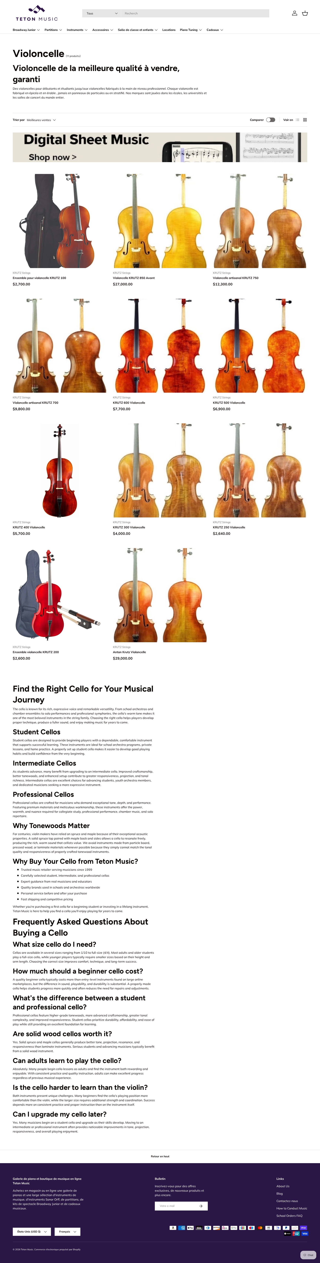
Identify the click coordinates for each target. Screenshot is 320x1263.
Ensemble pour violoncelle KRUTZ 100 (39, 278)
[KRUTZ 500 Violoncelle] (260, 346)
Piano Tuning (189, 30)
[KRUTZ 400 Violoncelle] (60, 470)
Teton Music (27, 1249)
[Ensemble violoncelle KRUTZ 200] (60, 595)
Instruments (75, 30)
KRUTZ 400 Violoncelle (29, 527)
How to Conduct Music (291, 1208)
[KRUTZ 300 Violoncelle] (160, 470)
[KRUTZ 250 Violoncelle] (260, 470)
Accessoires (100, 30)
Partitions (51, 30)
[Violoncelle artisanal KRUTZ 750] (260, 221)
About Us (282, 1186)
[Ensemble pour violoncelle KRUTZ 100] (60, 221)
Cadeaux (213, 30)
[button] (305, 13)
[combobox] (175, 13)
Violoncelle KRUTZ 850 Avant (134, 278)
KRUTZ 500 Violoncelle (229, 402)
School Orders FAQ (289, 1216)
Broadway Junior (24, 30)
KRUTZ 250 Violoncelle (229, 527)
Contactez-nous (287, 1201)
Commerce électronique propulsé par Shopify (57, 1249)
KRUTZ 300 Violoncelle (129, 527)
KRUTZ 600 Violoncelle (129, 402)
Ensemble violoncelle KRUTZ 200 (36, 652)
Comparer (257, 120)
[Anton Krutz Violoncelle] (160, 595)
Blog (279, 1193)
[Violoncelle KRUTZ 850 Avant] (160, 221)
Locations (169, 30)
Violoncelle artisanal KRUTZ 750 (236, 278)
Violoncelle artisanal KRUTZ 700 (35, 402)
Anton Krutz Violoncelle (129, 652)
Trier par (19, 120)
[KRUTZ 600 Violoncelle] (160, 346)
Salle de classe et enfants (135, 30)
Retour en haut (160, 1156)
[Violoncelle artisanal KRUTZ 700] (60, 346)
